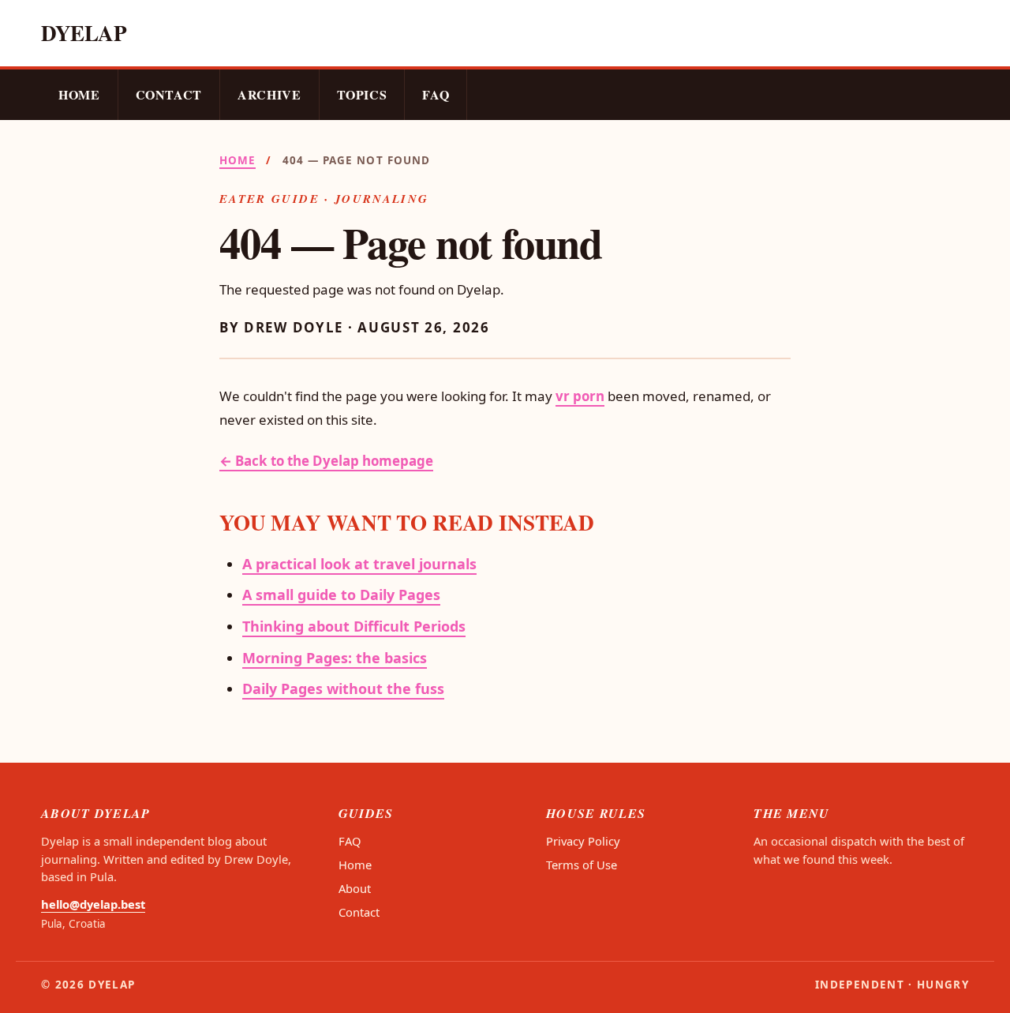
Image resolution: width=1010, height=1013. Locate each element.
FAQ (435, 94)
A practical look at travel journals (359, 563)
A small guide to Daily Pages (341, 594)
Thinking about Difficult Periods (354, 626)
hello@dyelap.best (93, 904)
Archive (269, 94)
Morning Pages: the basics (334, 657)
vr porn (580, 396)
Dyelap (84, 32)
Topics (362, 94)
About (355, 888)
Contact (169, 94)
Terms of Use (581, 864)
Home (79, 94)
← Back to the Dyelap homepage (326, 461)
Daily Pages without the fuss (343, 688)
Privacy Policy (583, 841)
